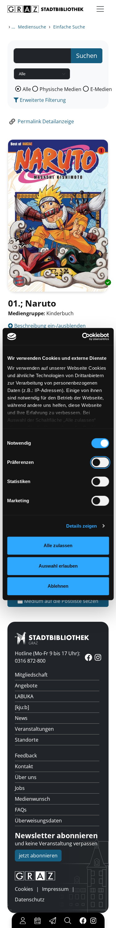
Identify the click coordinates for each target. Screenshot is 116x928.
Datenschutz (30, 899)
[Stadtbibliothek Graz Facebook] (82, 920)
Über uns (26, 777)
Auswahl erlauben (58, 566)
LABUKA (24, 696)
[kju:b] (22, 707)
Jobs (20, 788)
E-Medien (101, 89)
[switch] (100, 462)
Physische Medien (60, 89)
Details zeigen (81, 526)
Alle (27, 89)
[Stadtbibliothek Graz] (45, 9)
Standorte (26, 739)
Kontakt (24, 766)
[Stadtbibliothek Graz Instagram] (93, 920)
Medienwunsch (32, 798)
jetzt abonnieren (38, 855)
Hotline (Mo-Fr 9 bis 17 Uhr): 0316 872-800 (47, 657)
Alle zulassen (58, 545)
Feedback (26, 755)
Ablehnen (58, 586)
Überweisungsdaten (38, 820)
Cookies (24, 889)
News (21, 718)
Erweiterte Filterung (42, 100)
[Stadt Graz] (58, 876)
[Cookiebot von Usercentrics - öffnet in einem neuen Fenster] (82, 337)
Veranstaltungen (34, 728)
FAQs (21, 809)
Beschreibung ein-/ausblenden (49, 325)
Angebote (26, 685)
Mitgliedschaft (31, 674)
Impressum (55, 889)
